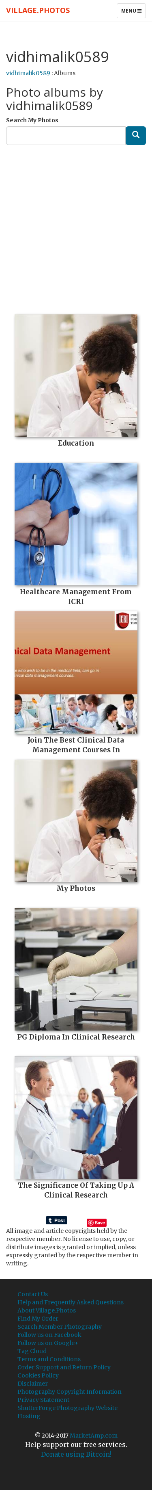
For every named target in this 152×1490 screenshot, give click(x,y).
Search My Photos (32, 120)
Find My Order (37, 1318)
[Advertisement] (76, 227)
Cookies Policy (38, 1375)
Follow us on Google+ (48, 1343)
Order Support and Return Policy (64, 1367)
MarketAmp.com (94, 1435)
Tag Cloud (32, 1351)
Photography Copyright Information (69, 1391)
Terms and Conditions (49, 1359)
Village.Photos (38, 10)
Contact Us (32, 1294)
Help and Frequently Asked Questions (70, 1302)
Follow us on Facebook (49, 1334)
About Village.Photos (46, 1310)
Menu (133, 12)
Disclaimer (32, 1383)
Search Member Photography (59, 1326)
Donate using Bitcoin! (76, 1454)
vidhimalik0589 (28, 73)
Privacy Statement (43, 1399)
